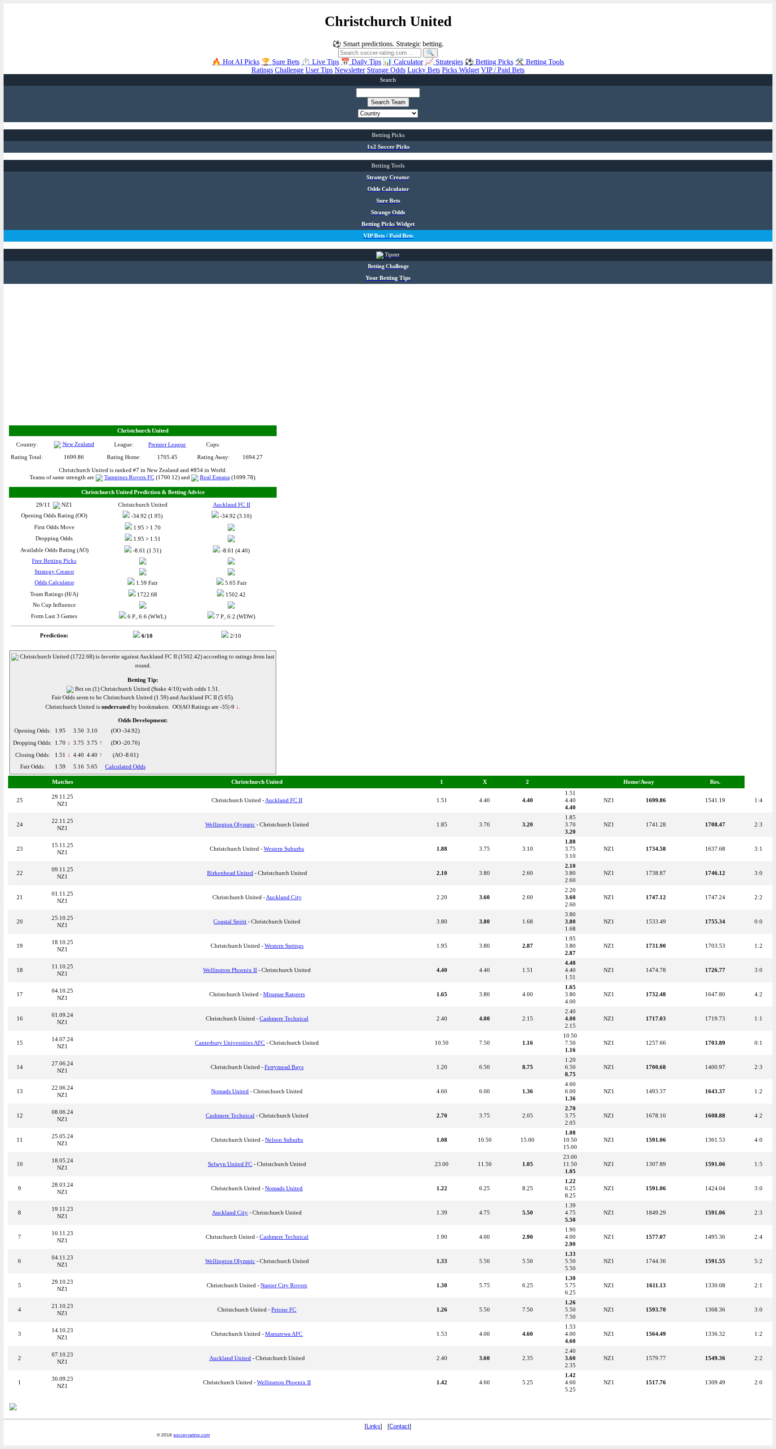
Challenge (289, 70)
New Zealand (78, 444)
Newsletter (350, 70)
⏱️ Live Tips (320, 62)
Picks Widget (460, 70)
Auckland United (230, 1358)
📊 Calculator (403, 62)
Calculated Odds (125, 766)
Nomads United (230, 1091)
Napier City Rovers (283, 1285)
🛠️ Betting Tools (539, 62)
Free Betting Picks (54, 560)
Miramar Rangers (284, 994)
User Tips (319, 70)
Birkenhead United (230, 873)
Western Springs (284, 945)
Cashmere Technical (284, 1018)
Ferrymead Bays (284, 1067)
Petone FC (283, 1309)
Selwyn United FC (230, 1164)
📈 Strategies (444, 62)
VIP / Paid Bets (503, 70)
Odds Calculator (54, 582)
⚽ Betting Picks (489, 62)
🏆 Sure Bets (280, 62)
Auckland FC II (283, 800)
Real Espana (215, 477)
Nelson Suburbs (284, 1139)
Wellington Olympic (230, 824)
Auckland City (284, 897)
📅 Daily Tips (361, 62)
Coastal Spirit (230, 921)
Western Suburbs (284, 848)
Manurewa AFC (284, 1333)
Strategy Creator (54, 571)
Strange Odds (386, 70)
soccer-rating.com (191, 1434)
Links (373, 1426)
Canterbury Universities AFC (230, 1042)
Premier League (167, 444)
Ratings (262, 70)
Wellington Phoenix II (230, 970)
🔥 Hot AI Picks (236, 62)
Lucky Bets (423, 70)
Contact (399, 1426)
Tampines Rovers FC (129, 477)
